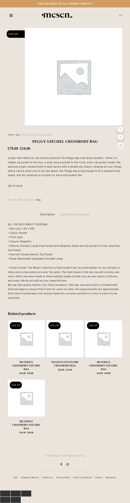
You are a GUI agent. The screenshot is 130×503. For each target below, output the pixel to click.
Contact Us (47, 477)
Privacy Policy (63, 477)
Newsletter (110, 477)
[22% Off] (64, 338)
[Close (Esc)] (5, 493)
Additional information (75, 214)
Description (47, 214)
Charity (98, 477)
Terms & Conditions (82, 477)
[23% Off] (26, 338)
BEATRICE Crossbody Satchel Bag (26, 366)
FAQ (15, 477)
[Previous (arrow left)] (5, 500)
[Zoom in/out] (26, 493)
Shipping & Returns (30, 477)
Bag (17, 135)
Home (11, 135)
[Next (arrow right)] (15, 500)
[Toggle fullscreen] (15, 493)
